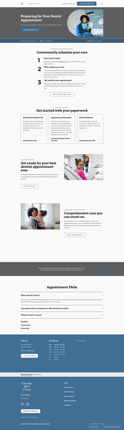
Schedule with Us (87, 3)
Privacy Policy (24, 424)
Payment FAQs (25, 328)
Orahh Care (47, 424)
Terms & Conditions (33, 424)
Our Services (68, 387)
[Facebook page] (22, 404)
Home (66, 383)
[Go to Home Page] (34, 3)
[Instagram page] (27, 404)
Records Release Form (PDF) (87, 140)
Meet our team (29, 186)
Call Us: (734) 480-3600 (68, 3)
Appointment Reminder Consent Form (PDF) (60, 139)
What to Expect (69, 396)
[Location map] (90, 353)
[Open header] (22, 3)
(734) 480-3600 (48, 41)
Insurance (67, 405)
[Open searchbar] (101, 3)
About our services (74, 235)
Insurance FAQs (25, 325)
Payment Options (70, 401)
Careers (41, 424)
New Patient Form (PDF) (62, 94)
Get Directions (29, 356)
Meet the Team (69, 392)
